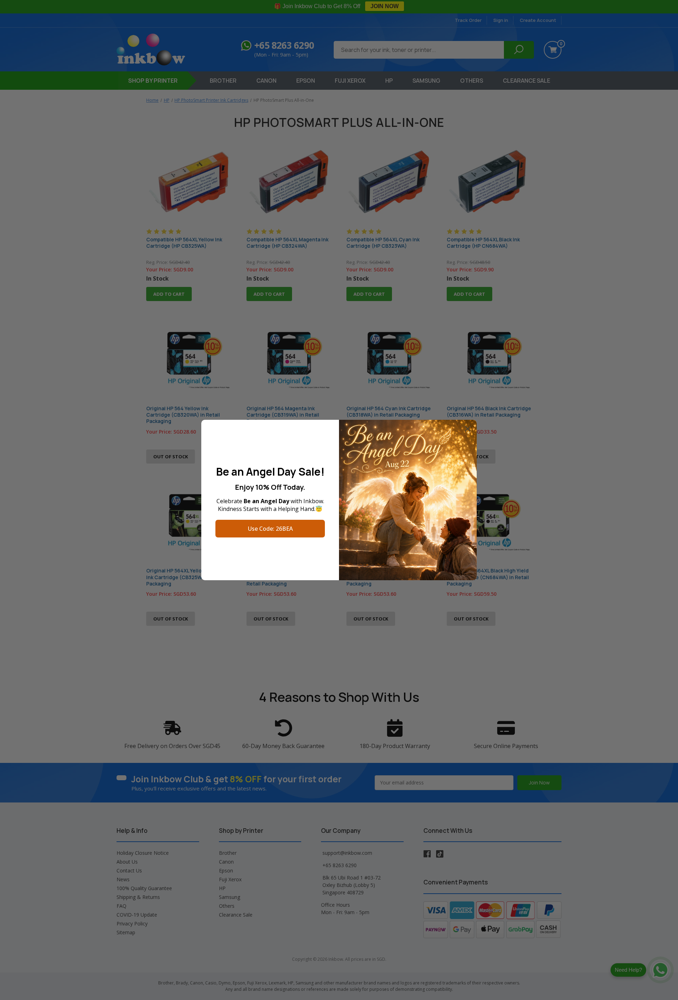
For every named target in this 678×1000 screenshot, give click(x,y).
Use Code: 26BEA (270, 529)
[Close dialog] (468, 429)
